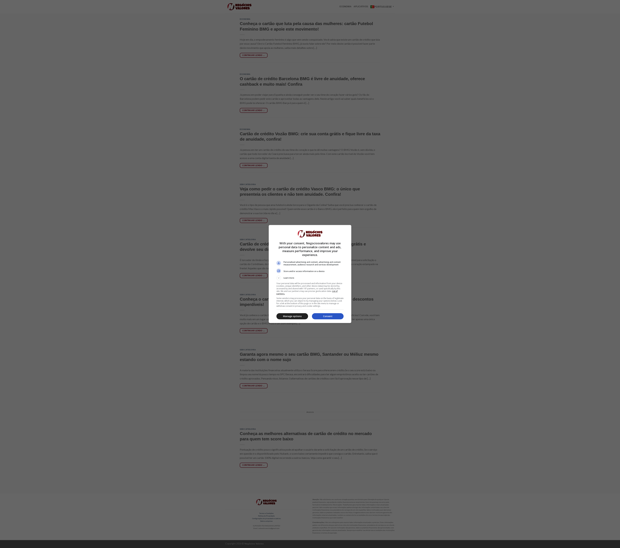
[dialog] (310, 274)
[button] (310, 278)
